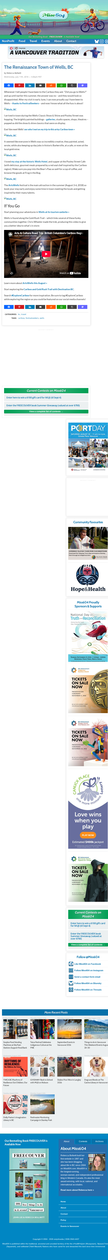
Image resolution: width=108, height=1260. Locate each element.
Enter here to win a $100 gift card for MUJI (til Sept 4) (33, 397)
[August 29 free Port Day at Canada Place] (88, 447)
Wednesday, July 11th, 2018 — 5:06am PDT (23, 77)
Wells (42, 318)
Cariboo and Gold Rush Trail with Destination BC (49, 289)
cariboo (21, 318)
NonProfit (8, 41)
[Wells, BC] (10, 109)
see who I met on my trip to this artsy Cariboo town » (49, 129)
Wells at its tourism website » (54, 212)
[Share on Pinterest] (19, 85)
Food (22, 41)
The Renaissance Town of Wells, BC (38, 67)
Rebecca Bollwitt (14, 73)
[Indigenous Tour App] (88, 543)
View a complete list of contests (45, 411)
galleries (50, 119)
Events (45, 41)
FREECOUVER (55, 36)
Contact (71, 41)
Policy (63, 1220)
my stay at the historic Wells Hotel (29, 161)
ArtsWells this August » (35, 283)
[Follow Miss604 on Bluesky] (97, 42)
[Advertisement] (46, 356)
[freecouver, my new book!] (29, 1222)
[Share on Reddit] (51, 85)
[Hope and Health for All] (88, 579)
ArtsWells (13, 185)
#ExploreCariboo (20, 295)
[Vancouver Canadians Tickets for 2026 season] (56, 52)
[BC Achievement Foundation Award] (88, 688)
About (58, 41)
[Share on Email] (40, 85)
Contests (83, 1141)
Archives (99, 1141)
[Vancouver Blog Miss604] (54, 14)
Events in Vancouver (70, 1226)
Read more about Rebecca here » (77, 1190)
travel (23, 314)
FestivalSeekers (32, 318)
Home (63, 1201)
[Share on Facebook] (9, 85)
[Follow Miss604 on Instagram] (101, 42)
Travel (33, 41)
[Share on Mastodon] (82, 85)
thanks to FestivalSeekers (25, 103)
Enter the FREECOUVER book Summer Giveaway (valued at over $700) (43, 405)
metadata (46, 312)
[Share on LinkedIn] (30, 85)
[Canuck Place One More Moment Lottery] (88, 809)
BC (19, 314)
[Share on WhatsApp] (61, 85)
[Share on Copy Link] (72, 85)
